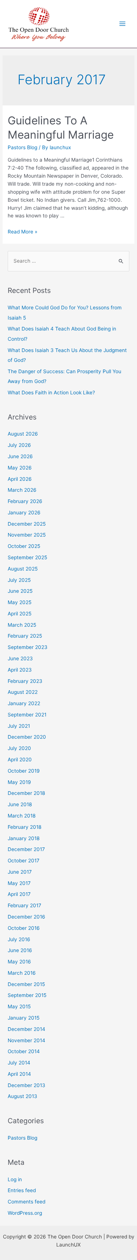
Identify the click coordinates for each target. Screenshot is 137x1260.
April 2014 (19, 1074)
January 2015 (23, 1018)
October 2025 (24, 546)
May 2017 (19, 883)
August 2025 (23, 569)
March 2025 (22, 625)
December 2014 (26, 1029)
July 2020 (19, 748)
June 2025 (20, 591)
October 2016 (24, 928)
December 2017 (26, 849)
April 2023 (20, 670)
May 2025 (19, 602)
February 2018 (24, 827)
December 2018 (26, 793)
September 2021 (27, 715)
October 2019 (24, 771)
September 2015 (27, 995)
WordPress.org (25, 1213)
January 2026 (24, 512)
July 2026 (19, 445)
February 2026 (25, 501)
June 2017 (20, 872)
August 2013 (22, 1096)
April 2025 (19, 614)
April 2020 (20, 759)
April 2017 (19, 894)
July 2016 (19, 939)
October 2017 (23, 860)
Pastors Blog (22, 147)
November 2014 (26, 1040)
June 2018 (20, 804)
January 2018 (23, 838)
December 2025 (27, 524)
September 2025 (27, 557)
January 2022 (24, 703)
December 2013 (26, 1085)
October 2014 (24, 1051)
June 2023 (20, 658)
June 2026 (20, 456)
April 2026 (20, 479)
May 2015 (19, 1006)
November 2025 (27, 535)
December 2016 (26, 917)
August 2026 (23, 434)
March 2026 (22, 490)
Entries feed (22, 1190)
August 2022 (23, 692)
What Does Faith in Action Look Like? (51, 392)
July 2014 (19, 1063)
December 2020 (27, 737)
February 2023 (25, 681)
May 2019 (19, 782)
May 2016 (19, 962)
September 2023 (27, 647)
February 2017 (24, 905)
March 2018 (21, 816)
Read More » (22, 232)
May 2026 (20, 468)
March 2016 (22, 973)
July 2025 (19, 580)
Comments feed (26, 1202)
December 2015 (26, 984)
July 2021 (19, 726)
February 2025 (25, 636)
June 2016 (20, 950)
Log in (15, 1179)
